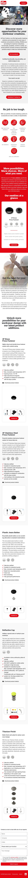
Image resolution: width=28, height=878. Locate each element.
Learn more (14, 245)
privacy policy (14, 857)
